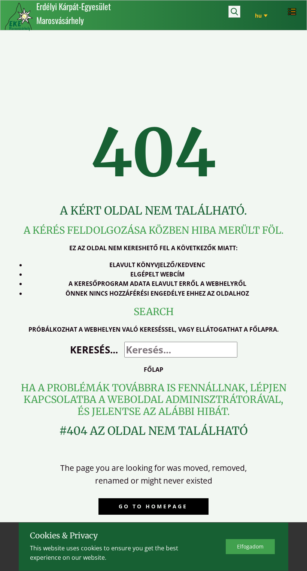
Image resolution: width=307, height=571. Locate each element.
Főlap (153, 369)
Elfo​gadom (250, 546)
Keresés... (94, 349)
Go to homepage (153, 506)
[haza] (18, 17)
